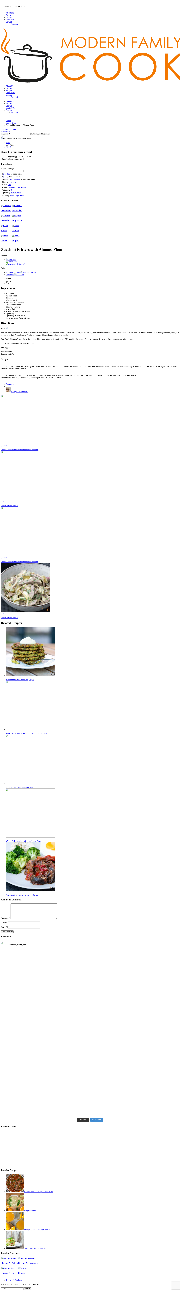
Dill (12, 190)
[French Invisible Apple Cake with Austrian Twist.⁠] (149, 1021)
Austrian (5, 220)
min (32, 134)
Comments (10, 384)
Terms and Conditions (14, 1280)
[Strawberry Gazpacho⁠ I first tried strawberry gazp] (90, 1010)
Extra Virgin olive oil (18, 195)
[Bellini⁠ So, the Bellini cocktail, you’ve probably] (90, 971)
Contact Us (10, 19)
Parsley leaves (16, 193)
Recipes (9, 17)
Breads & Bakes (9, 1263)
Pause (4, 134)
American (6, 210)
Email (4, 927)
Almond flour (14, 179)
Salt (9, 185)
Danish (15, 230)
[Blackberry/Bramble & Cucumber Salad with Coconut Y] (149, 966)
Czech (4, 230)
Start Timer (45, 134)
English (15, 240)
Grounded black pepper (17, 187)
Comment (5, 918)
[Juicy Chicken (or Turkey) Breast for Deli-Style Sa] (30, 1083)
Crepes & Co (11, 123)
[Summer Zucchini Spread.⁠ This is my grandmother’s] (30, 1011)
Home (8, 121)
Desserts (22, 1273)
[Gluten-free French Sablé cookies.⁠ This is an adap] (90, 1070)
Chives (13, 182)
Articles (9, 15)
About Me (10, 13)
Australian (17, 210)
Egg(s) (5, 176)
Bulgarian (17, 220)
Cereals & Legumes (27, 1263)
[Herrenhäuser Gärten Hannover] (149, 1052)
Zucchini (6, 174)
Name (4, 922)
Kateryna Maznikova (19, 392)
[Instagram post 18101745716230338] (30, 952)
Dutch (4, 240)
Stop (37, 134)
